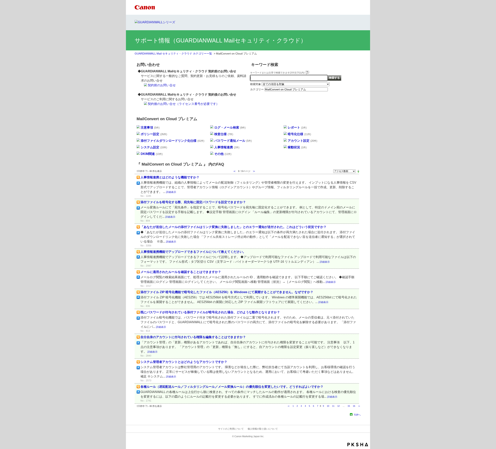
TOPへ (357, 415)
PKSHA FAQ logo (357, 444)
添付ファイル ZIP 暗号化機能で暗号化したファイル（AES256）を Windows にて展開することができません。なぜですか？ (226, 292)
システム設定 (154, 147)
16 (354, 406)
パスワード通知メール (233, 140)
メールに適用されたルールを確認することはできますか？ (180, 272)
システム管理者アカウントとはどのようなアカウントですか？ (183, 362)
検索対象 (255, 84)
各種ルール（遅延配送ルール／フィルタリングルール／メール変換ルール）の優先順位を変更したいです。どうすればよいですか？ (231, 386)
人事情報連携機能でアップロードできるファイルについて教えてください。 (193, 251)
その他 (222, 153)
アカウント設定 (302, 140)
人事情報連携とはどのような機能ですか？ (169, 177)
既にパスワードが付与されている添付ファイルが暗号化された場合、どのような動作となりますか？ (210, 312)
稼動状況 (297, 147)
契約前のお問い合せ (162, 85)
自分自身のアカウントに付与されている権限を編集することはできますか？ (193, 337)
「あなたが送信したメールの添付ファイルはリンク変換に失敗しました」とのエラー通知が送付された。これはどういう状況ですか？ (233, 227)
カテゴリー (257, 89)
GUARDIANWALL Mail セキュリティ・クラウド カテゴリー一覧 (173, 53)
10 (328, 406)
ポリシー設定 (154, 134)
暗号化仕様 (299, 134)
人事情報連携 (226, 147)
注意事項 (150, 127)
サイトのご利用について (231, 428)
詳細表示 (171, 192)
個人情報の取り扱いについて (263, 428)
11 (333, 406)
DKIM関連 (152, 153)
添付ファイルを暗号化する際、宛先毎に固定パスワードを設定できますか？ (193, 202)
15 (349, 406)
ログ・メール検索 (229, 127)
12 (338, 406)
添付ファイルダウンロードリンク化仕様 (172, 140)
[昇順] (358, 170)
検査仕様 (223, 134)
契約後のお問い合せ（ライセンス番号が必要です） (183, 103)
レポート (297, 127)
